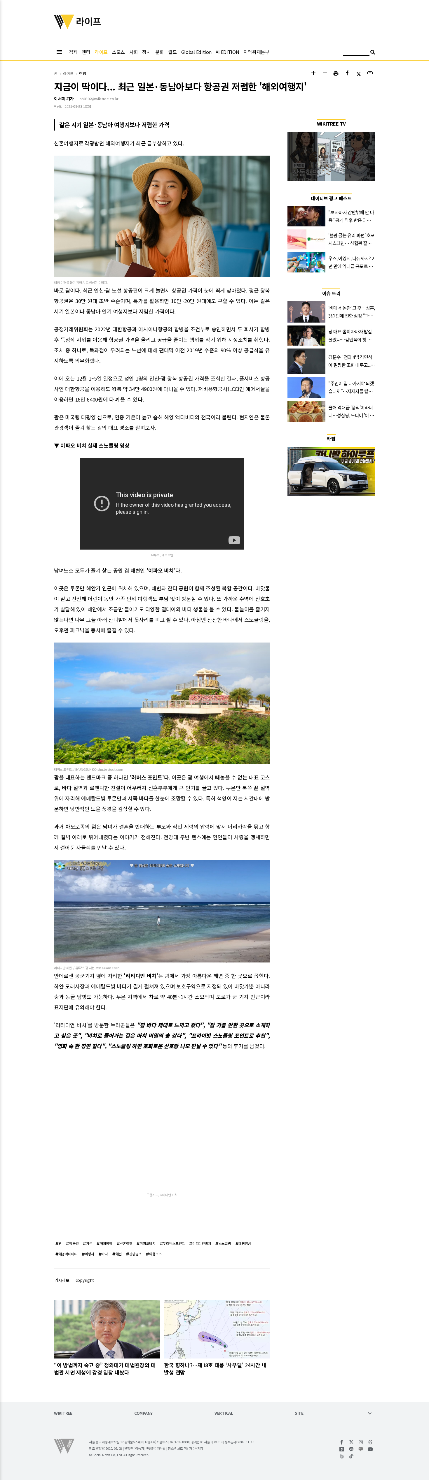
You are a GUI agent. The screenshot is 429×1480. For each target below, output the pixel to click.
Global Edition (196, 51)
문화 (159, 51)
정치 (146, 51)
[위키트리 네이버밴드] (342, 1456)
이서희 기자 (64, 98)
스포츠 (118, 51)
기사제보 (62, 1280)
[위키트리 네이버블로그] (361, 1449)
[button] (313, 73)
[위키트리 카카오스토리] (342, 1449)
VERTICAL (223, 1413)
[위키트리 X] (351, 1442)
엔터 (86, 51)
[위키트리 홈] (64, 27)
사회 (133, 51)
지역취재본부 (256, 51)
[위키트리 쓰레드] (370, 1442)
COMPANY (143, 1413)
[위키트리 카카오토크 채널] (351, 1449)
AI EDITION (227, 51)
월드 (172, 51)
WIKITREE (63, 1413)
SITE (299, 1413)
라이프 (101, 51)
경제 (73, 51)
